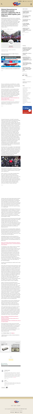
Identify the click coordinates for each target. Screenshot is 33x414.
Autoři (15, 405)
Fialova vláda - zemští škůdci (26, 98)
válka (23, 103)
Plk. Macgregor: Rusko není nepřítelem (27, 16)
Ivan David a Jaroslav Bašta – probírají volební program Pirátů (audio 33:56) (27, 69)
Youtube (17, 412)
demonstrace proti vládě (5, 49)
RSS (21, 412)
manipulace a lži (25, 92)
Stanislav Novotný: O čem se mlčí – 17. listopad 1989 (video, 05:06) (27, 29)
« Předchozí (3, 387)
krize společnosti (25, 96)
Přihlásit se (25, 1)
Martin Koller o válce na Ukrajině (27, 54)
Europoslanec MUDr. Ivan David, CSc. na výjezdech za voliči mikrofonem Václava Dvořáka (27, 49)
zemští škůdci (24, 102)
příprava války (25, 91)
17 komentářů (11, 29)
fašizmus (10, 49)
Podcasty (12, 412)
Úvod (12, 405)
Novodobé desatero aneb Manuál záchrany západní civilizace (27, 11)
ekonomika (29, 92)
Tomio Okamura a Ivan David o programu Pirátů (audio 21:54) (27, 63)
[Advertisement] (11, 77)
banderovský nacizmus (26, 97)
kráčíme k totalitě (25, 90)
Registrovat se (30, 1)
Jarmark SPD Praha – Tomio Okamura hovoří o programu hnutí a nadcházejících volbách (27, 58)
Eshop (18, 405)
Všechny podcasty (28, 76)
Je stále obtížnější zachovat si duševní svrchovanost (26, 24)
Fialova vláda (13, 49)
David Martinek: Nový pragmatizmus (27, 20)
